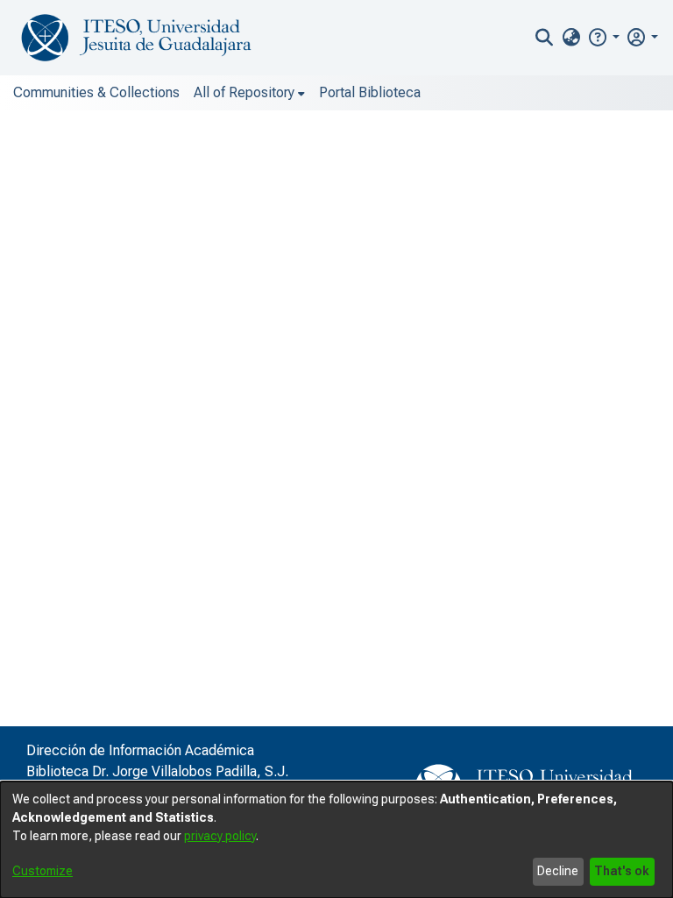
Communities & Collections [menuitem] (96, 92)
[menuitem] (571, 37)
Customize (42, 871)
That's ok (621, 871)
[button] (603, 37)
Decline (557, 871)
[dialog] (336, 839)
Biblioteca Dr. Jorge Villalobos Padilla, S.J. (157, 771)
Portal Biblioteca (370, 92)
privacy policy (220, 836)
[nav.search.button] (545, 37)
